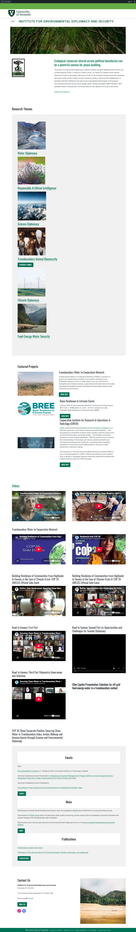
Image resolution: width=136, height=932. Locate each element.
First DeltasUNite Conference (28, 771)
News (21, 831)
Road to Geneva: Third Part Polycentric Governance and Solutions (37, 674)
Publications (24, 858)
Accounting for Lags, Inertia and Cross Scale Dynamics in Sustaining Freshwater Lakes (50, 788)
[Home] (19, 16)
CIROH (62, 428)
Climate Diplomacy (28, 300)
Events (21, 793)
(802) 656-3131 (68, 930)
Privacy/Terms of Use (104, 930)
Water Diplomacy (27, 153)
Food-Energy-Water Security (34, 336)
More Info (64, 394)
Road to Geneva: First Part (25, 627)
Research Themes (25, 265)
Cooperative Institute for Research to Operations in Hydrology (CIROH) (85, 422)
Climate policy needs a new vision (30, 848)
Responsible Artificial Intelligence (37, 188)
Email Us (22, 904)
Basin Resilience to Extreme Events (77, 401)
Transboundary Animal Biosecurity (37, 259)
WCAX (75, 811)
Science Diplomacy (28, 224)
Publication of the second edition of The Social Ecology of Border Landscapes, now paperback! (53, 852)
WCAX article (34, 815)
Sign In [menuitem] (130, 1)
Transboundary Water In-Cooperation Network (81, 372)
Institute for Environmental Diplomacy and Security (66, 21)
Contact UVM (78, 930)
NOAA (84, 428)
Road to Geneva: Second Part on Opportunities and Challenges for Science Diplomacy (97, 629)
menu (13, 21)
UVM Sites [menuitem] (7, 1)
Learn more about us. (62, 92)
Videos (15, 485)
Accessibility (92, 930)
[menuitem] (134, 1)
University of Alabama (101, 428)
